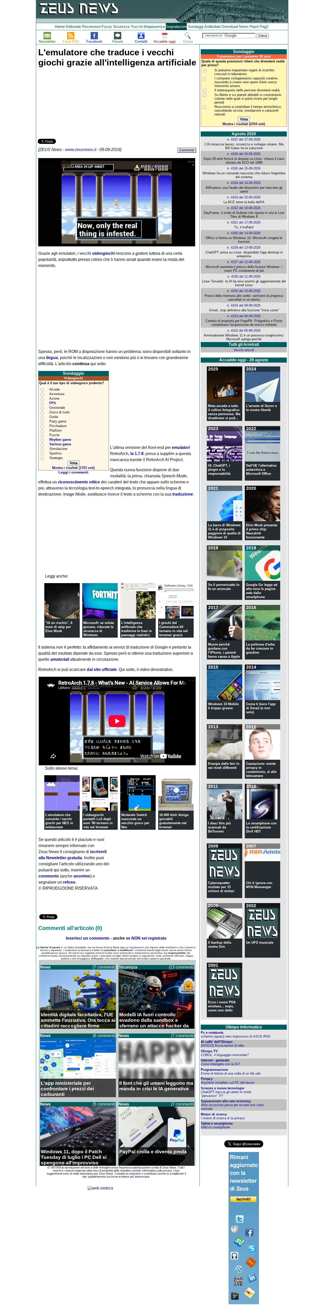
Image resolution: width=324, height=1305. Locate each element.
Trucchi (137, 26)
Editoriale (73, 26)
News (244, 26)
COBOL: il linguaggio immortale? (225, 1055)
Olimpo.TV (209, 1051)
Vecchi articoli (244, 350)
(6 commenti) (104, 1035)
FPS (52, 403)
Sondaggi (195, 26)
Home (60, 26)
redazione (135, 1173)
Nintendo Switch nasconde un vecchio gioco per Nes (135, 821)
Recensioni (91, 26)
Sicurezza (121, 26)
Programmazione (214, 1070)
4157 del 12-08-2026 (245, 262)
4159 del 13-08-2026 (245, 247)
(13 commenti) (181, 967)
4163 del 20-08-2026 (245, 197)
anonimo (81, 876)
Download (229, 26)
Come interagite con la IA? (220, 1064)
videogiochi (103, 253)
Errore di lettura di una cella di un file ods (231, 1073)
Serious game (60, 444)
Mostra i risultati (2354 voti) (243, 124)
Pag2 (264, 26)
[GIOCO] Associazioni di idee (222, 1045)
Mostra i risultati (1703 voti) (73, 468)
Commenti (186, 150)
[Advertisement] (76, 102)
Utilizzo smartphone (215, 1127)
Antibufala (212, 26)
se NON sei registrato (146, 938)
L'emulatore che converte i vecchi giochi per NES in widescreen (59, 821)
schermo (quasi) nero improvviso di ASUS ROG (236, 1036)
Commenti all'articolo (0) (70, 928)
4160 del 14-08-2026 (245, 233)
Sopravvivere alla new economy (226, 1101)
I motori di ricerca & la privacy (223, 1118)
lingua (52, 357)
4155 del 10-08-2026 (245, 291)
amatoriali (59, 659)
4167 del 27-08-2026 (245, 139)
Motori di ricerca (214, 1114)
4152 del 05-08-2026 (245, 330)
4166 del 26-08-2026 (245, 154)
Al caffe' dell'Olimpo (216, 1042)
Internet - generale (215, 1060)
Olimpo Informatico (244, 1027)
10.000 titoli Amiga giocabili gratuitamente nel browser (173, 821)
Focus (107, 26)
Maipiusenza (154, 26)
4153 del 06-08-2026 (245, 316)
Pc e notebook (212, 1033)
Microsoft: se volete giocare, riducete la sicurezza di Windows (98, 629)
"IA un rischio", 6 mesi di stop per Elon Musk (58, 627)
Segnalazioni (176, 26)
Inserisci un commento (88, 938)
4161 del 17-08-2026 (245, 222)
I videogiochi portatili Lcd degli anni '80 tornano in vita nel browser (98, 821)
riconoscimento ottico (79, 482)
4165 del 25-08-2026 (245, 168)
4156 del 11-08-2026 (245, 276)
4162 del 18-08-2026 (245, 208)
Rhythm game (60, 440)
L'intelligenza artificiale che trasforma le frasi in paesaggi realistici (136, 629)
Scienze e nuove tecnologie (222, 1088)
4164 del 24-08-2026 (245, 183)
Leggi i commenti (73, 472)
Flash (254, 26)
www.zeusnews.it (80, 149)
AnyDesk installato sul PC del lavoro (227, 1082)
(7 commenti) (104, 967)
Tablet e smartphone (217, 1123)
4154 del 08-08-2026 (245, 305)
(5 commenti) (104, 1104)
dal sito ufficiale (102, 669)
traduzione (182, 494)
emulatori (181, 447)
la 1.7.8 (137, 453)
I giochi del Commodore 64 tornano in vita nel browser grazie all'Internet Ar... (173, 631)
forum (114, 1176)
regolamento (136, 947)
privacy (167, 1170)
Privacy (206, 1079)
